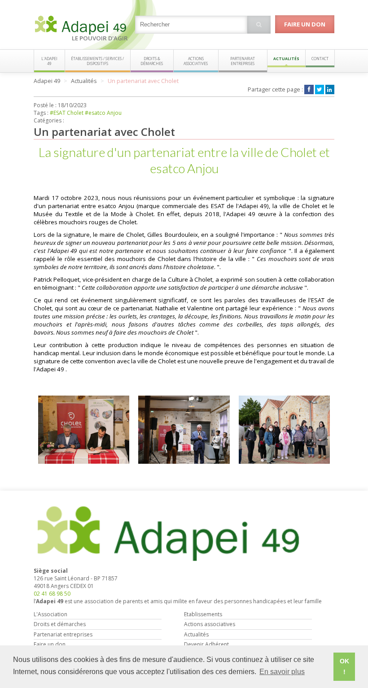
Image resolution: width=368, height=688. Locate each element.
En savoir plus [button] (282, 671)
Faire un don (304, 24)
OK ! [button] (344, 666)
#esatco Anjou (103, 113)
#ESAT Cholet (66, 113)
